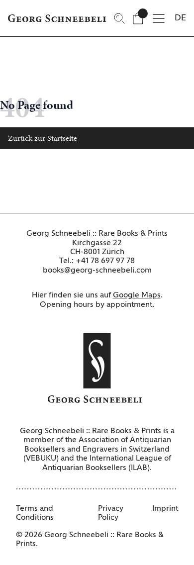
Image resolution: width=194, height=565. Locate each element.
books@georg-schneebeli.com (97, 271)
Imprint (165, 509)
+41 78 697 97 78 (105, 261)
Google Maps (137, 295)
